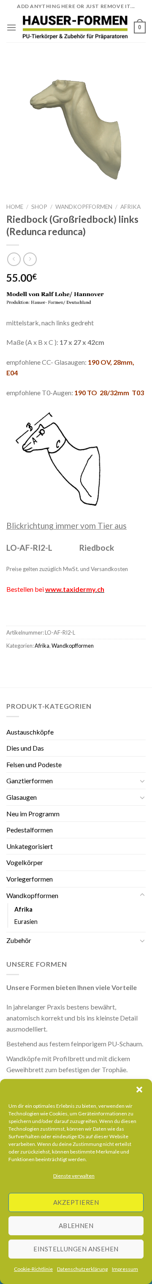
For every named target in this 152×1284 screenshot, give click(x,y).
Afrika (130, 206)
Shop (39, 206)
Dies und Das (25, 748)
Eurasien (26, 921)
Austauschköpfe (30, 732)
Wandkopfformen (83, 206)
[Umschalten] (142, 781)
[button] (139, 1089)
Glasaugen (21, 797)
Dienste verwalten (74, 1176)
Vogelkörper (24, 862)
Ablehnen (76, 1225)
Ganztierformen (29, 781)
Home (14, 206)
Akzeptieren (76, 1202)
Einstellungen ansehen (75, 1249)
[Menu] (11, 27)
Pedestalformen (29, 830)
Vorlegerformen (29, 879)
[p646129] (75, 27)
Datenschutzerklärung (82, 1269)
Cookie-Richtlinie (33, 1269)
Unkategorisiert (29, 846)
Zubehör (18, 940)
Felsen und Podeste (34, 764)
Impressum (125, 1269)
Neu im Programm (33, 814)
